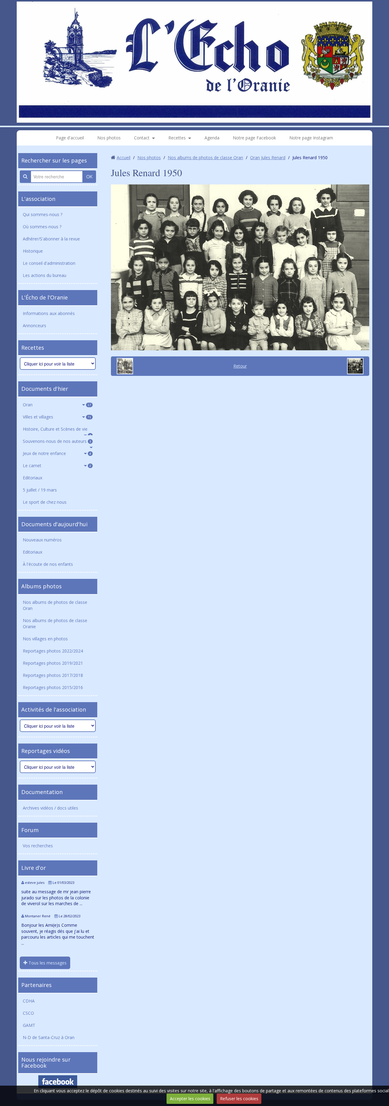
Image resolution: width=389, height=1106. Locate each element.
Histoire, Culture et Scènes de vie (57, 430)
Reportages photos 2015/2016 (53, 687)
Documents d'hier (44, 388)
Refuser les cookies (239, 1098)
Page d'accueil (70, 138)
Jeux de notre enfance (57, 453)
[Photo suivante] (357, 366)
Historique (33, 251)
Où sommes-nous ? (42, 226)
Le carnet (57, 465)
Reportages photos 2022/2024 (53, 651)
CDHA (29, 1001)
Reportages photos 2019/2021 (53, 663)
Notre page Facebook (254, 138)
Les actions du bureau (44, 275)
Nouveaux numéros (42, 540)
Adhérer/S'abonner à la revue (51, 239)
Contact (142, 138)
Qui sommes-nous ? (42, 214)
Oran (57, 405)
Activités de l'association (53, 709)
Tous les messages (47, 963)
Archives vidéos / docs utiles (50, 808)
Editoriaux (32, 478)
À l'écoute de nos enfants (48, 564)
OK (89, 176)
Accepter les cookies (190, 1098)
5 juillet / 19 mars (40, 490)
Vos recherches (38, 846)
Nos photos (109, 138)
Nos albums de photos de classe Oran (55, 605)
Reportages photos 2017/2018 (53, 675)
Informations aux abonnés (49, 313)
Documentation (42, 792)
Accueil (123, 157)
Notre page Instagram (311, 138)
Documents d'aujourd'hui (54, 524)
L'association (38, 198)
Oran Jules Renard (267, 157)
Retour (240, 366)
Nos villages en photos (45, 639)
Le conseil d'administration (49, 263)
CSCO (28, 1013)
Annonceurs (34, 325)
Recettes (177, 138)
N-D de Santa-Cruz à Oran (48, 1037)
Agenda (212, 138)
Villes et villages (57, 417)
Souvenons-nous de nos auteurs (57, 441)
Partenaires (36, 985)
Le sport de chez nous (45, 502)
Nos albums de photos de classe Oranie (55, 623)
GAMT (29, 1025)
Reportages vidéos (45, 750)
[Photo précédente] (122, 366)
